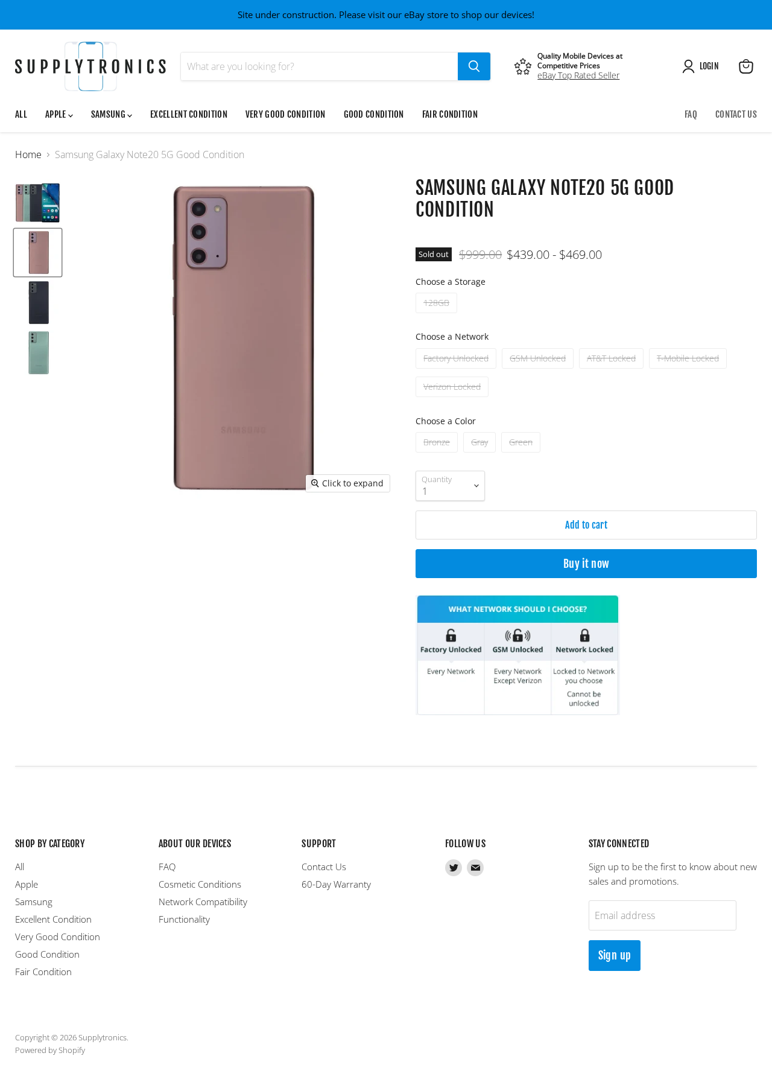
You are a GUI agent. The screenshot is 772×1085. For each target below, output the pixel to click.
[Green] (522, 455)
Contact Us (736, 114)
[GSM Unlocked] (539, 371)
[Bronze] (438, 455)
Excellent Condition (188, 114)
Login (709, 66)
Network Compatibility (203, 902)
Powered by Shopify (50, 1050)
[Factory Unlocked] (457, 371)
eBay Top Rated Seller (578, 75)
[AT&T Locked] (613, 371)
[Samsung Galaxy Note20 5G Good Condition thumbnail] (38, 202)
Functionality (184, 919)
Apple (56, 114)
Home (28, 154)
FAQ (691, 114)
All (21, 114)
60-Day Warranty (336, 884)
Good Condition (374, 114)
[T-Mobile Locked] (689, 371)
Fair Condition (450, 114)
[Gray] (481, 455)
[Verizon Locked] (454, 399)
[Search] (474, 66)
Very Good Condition (285, 114)
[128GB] (438, 315)
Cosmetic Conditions (200, 884)
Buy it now (586, 563)
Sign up (614, 955)
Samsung (109, 114)
